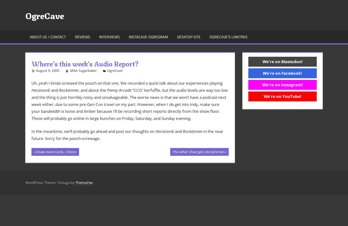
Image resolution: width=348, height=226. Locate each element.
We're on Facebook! (282, 73)
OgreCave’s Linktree (229, 37)
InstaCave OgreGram (148, 37)
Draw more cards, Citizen (56, 152)
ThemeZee (84, 182)
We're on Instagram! (282, 84)
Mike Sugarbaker (83, 70)
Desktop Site (189, 37)
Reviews (82, 37)
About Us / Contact (48, 37)
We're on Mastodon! (283, 61)
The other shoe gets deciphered (198, 152)
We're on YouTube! (282, 96)
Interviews (109, 37)
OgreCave (44, 15)
